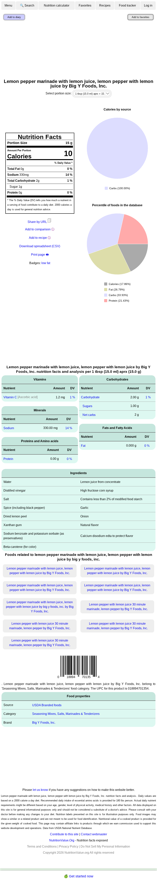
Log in (148, 5)
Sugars (87, 406)
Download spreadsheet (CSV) (39, 246)
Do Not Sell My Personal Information (105, 846)
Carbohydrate (90, 397)
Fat (83, 445)
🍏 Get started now (78, 876)
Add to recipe (38, 237)
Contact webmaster (94, 834)
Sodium (8, 428)
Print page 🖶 (40, 254)
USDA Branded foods (46, 705)
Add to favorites (140, 17)
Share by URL (37, 221)
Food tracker (127, 5)
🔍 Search (27, 5)
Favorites (85, 5)
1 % (72, 397)
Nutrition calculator (56, 5)
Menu (8, 5)
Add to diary (14, 17)
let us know (40, 789)
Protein (8, 459)
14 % (68, 428)
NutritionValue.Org (61, 840)
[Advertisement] (78, 50)
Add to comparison (38, 229)
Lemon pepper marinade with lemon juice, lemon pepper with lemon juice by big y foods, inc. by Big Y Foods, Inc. (40, 607)
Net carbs (89, 414)
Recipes (104, 5)
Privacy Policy (68, 846)
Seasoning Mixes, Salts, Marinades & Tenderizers (66, 713)
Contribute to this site (64, 834)
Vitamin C (10, 397)
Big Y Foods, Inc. (43, 722)
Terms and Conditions (42, 846)
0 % (69, 459)
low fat (45, 263)
